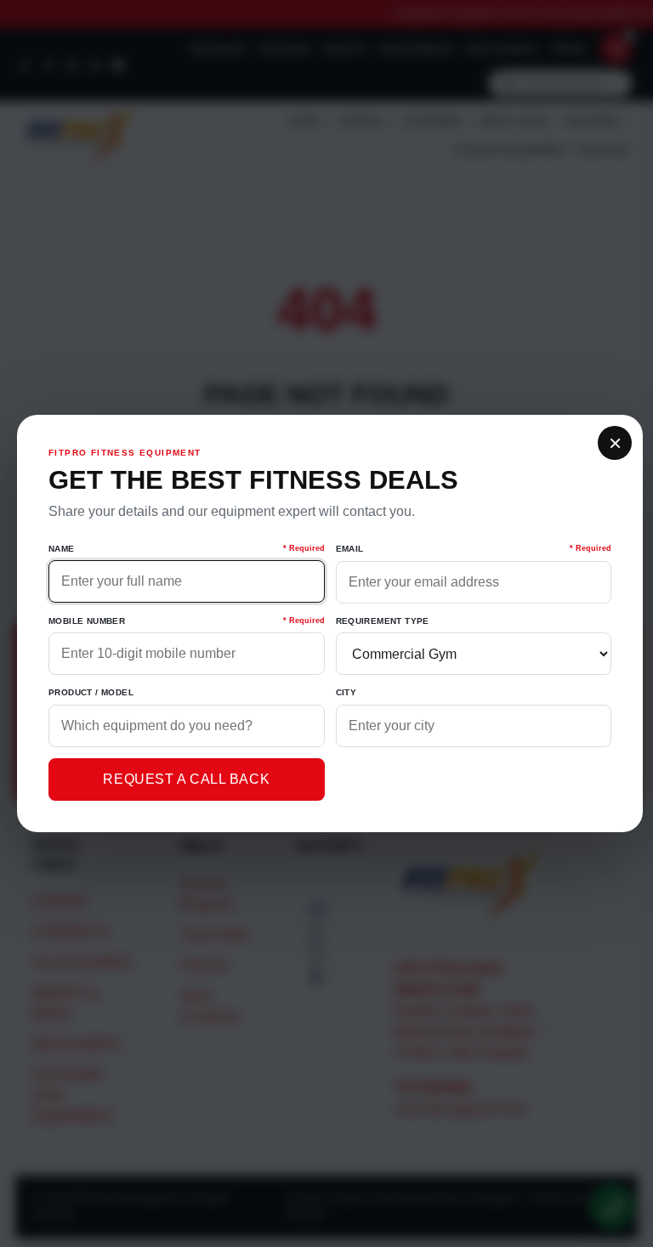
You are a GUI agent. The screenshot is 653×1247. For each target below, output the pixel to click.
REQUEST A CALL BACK (186, 779)
